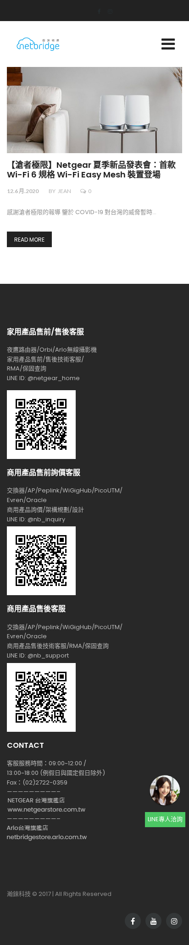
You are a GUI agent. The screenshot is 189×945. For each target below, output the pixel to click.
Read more (29, 239)
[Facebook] (96, 11)
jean (64, 191)
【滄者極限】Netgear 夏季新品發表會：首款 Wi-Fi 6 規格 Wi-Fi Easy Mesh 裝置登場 (91, 170)
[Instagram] (106, 11)
